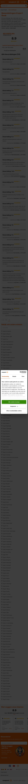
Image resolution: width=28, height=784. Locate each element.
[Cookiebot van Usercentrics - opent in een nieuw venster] (20, 372)
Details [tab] (14, 376)
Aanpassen (13, 406)
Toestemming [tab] (5, 376)
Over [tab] (23, 376)
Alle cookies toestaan (14, 402)
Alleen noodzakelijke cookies (14, 410)
